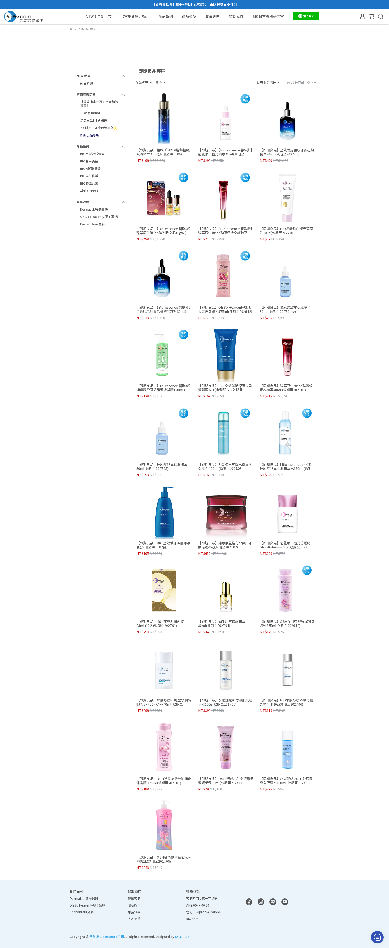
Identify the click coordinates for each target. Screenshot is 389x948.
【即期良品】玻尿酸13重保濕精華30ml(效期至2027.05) (161, 466)
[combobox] (144, 82)
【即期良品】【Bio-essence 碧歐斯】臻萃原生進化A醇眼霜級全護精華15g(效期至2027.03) (225, 231)
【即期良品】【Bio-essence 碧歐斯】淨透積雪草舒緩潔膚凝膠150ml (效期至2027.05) (163, 388)
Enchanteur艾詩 (92, 224)
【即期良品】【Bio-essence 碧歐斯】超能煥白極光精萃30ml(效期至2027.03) (225, 152)
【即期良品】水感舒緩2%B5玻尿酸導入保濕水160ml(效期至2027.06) (286, 781)
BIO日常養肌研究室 (268, 16)
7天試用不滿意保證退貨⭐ (98, 128)
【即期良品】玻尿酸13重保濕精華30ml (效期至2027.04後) (285, 309)
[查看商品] (158, 119)
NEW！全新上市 (99, 16)
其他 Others (89, 190)
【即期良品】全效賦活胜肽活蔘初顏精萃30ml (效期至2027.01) (287, 152)
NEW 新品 (83, 75)
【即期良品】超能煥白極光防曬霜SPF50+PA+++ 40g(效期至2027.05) (286, 545)
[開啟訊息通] (377, 937)
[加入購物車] (170, 119)
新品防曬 (86, 83)
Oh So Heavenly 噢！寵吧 (99, 216)
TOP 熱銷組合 (90, 113)
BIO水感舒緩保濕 (92, 153)
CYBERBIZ (182, 936)
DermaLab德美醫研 (94, 209)
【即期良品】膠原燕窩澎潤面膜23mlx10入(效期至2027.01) (160, 623)
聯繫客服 (134, 898)
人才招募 (134, 918)
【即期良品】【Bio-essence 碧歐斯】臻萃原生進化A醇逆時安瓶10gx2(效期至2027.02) (163, 231)
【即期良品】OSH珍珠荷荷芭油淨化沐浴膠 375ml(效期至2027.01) (163, 781)
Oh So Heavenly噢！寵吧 (87, 905)
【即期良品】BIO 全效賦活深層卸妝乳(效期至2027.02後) (163, 545)
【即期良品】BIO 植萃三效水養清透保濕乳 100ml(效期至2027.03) (225, 466)
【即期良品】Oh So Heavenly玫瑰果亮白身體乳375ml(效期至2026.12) (225, 309)
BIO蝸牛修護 (89, 176)
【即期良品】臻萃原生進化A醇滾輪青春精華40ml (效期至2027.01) (286, 388)
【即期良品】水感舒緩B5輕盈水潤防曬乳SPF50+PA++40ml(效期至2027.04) (163, 702)
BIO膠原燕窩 (89, 183)
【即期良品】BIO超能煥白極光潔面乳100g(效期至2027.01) (286, 231)
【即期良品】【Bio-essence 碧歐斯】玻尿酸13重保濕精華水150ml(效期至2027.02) (287, 466)
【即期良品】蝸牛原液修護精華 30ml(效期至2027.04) (221, 623)
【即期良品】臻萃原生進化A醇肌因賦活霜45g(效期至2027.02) (224, 545)
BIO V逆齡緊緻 (90, 168)
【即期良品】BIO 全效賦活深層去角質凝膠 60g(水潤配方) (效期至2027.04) (225, 388)
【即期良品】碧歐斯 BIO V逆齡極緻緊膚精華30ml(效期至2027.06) (163, 152)
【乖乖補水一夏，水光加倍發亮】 (99, 103)
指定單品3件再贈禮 (93, 120)
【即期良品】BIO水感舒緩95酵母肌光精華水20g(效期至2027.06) (286, 702)
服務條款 (134, 912)
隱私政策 (134, 905)
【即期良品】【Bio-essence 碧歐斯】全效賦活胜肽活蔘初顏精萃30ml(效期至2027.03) (163, 309)
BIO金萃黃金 (89, 161)
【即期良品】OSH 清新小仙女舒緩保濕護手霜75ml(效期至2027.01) (225, 781)
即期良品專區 (89, 135)
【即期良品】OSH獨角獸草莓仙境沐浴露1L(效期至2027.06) (163, 859)
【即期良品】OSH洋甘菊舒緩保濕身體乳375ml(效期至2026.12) (287, 623)
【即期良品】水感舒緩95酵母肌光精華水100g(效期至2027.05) (225, 702)
